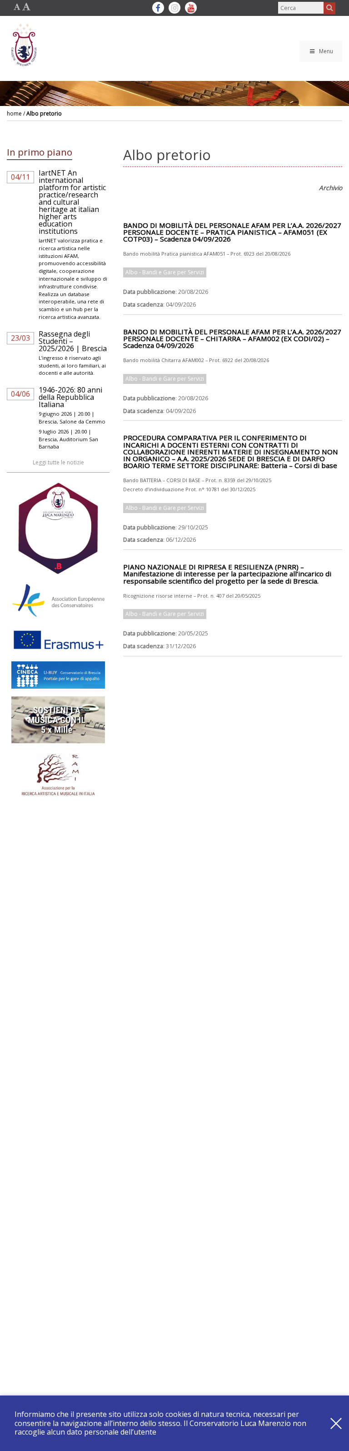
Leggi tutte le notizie (58, 462)
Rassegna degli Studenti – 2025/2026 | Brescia (73, 341)
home (14, 113)
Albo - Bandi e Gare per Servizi (164, 272)
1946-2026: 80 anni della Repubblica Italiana (70, 397)
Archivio (330, 187)
